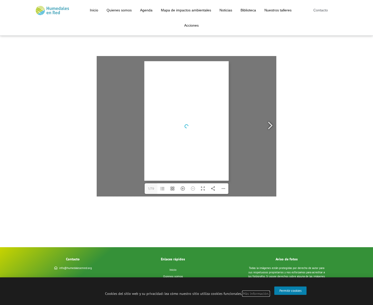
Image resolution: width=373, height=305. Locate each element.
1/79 (151, 188)
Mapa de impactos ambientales (186, 10)
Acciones (191, 25)
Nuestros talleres (278, 10)
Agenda (146, 10)
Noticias (225, 10)
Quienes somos (119, 10)
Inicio (94, 10)
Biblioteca (248, 10)
